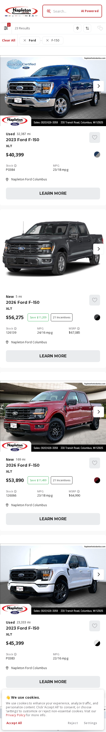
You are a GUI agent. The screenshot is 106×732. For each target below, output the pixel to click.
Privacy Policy (15, 715)
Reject (73, 723)
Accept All (14, 723)
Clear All (8, 40)
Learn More (53, 193)
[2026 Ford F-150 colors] (97, 317)
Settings (90, 723)
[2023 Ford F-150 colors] (97, 154)
